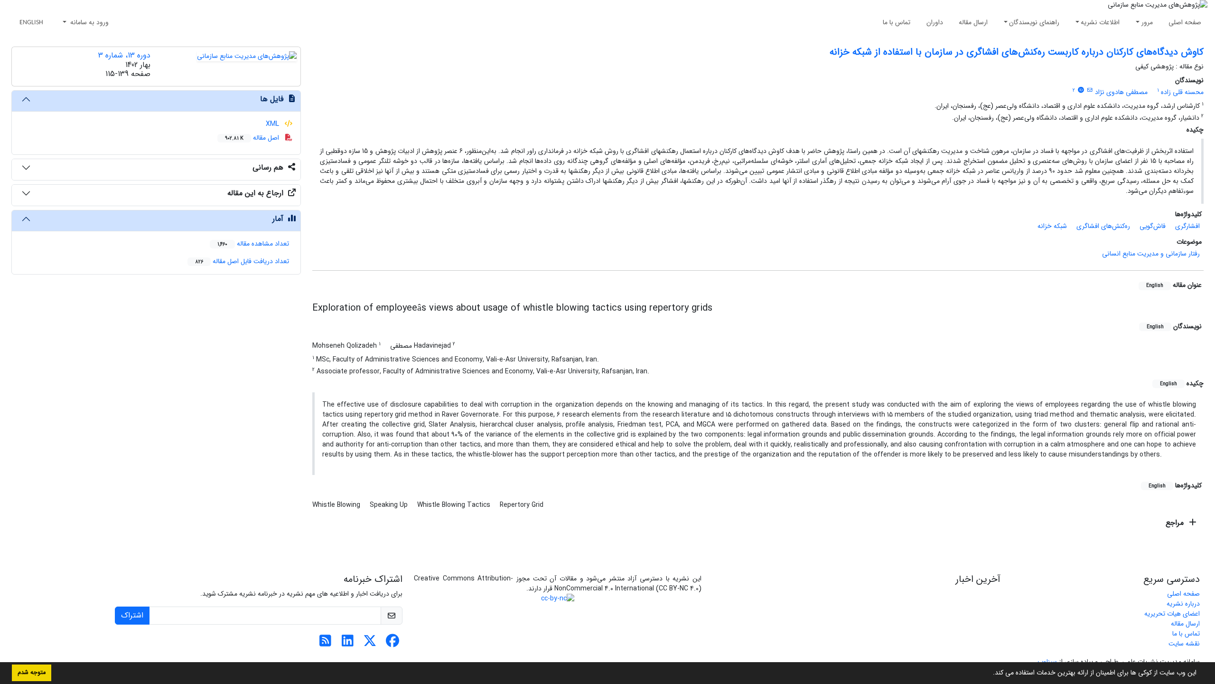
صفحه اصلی (1184, 22)
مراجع (1176, 523)
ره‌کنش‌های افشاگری (1103, 226)
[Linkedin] (347, 643)
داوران (934, 22)
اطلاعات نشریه (1100, 22)
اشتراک (132, 615)
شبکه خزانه (1052, 226)
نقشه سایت (1184, 643)
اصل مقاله (253, 138)
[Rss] (325, 643)
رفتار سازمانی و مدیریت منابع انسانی (1151, 253)
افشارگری (1187, 226)
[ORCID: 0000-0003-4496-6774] (1080, 90)
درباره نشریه (1183, 603)
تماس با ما (896, 22)
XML (273, 124)
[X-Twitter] (370, 643)
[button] (989, 673)
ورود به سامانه (88, 22)
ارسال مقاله (973, 22)
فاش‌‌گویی (1153, 226)
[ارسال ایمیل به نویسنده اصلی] (1090, 90)
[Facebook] (392, 643)
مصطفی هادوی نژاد (1121, 92)
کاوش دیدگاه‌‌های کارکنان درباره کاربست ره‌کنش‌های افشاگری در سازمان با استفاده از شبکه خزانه (1017, 52)
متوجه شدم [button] (32, 672)
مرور (1147, 22)
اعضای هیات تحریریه (1172, 613)
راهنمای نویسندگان (1034, 22)
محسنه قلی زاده (1182, 92)
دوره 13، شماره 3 (124, 55)
